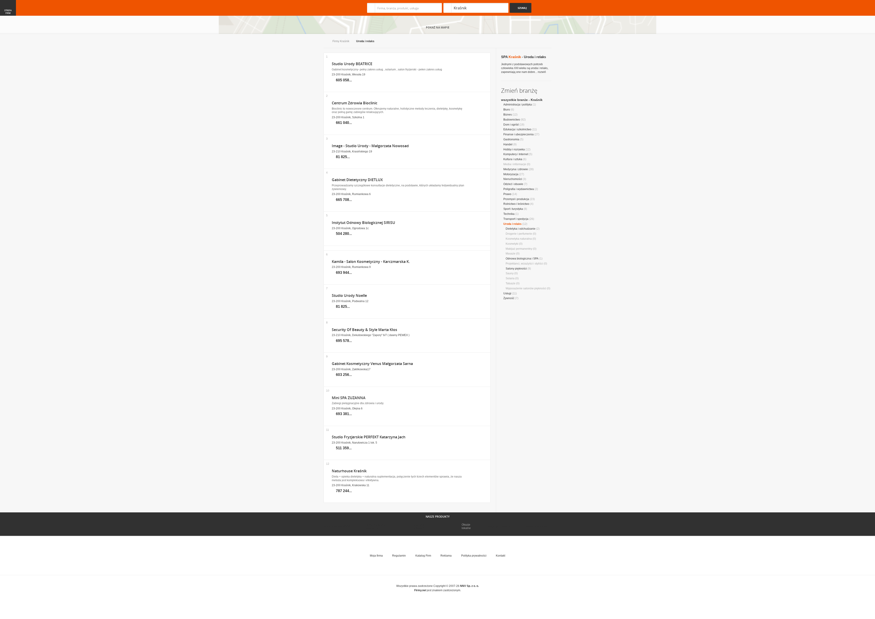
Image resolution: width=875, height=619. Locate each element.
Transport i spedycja (515, 219)
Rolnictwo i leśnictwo (516, 203)
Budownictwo (511, 119)
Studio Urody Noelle (349, 295)
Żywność (508, 298)
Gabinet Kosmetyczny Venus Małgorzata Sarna (372, 363)
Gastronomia (511, 139)
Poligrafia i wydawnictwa (518, 189)
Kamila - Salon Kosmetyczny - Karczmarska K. (371, 261)
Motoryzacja (510, 174)
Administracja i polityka (517, 104)
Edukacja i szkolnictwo (517, 129)
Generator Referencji (418, 526)
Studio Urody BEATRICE (352, 64)
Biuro (506, 109)
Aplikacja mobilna (536, 526)
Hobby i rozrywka (514, 149)
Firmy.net (337, 7)
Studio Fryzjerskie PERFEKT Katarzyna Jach (368, 437)
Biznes (507, 114)
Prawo (507, 194)
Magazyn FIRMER (499, 526)
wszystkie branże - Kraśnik (522, 100)
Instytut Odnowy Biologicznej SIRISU (363, 222)
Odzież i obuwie (513, 184)
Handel (507, 144)
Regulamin (399, 555)
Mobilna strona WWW (337, 526)
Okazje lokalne (466, 526)
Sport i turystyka (513, 209)
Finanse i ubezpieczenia (518, 134)
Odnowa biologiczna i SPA (522, 258)
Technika (509, 214)
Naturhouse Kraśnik (349, 471)
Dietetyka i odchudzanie (520, 228)
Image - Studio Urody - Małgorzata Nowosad (370, 146)
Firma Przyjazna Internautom (375, 526)
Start (325, 42)
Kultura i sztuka (512, 159)
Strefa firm (8, 12)
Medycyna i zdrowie (515, 169)
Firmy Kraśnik (340, 41)
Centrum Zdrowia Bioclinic (354, 103)
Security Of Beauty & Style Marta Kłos (364, 329)
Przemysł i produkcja (516, 199)
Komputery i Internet (515, 154)
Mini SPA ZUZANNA (348, 398)
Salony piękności (516, 268)
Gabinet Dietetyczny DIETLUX (357, 179)
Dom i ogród (511, 124)
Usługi (507, 293)
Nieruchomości (512, 179)
